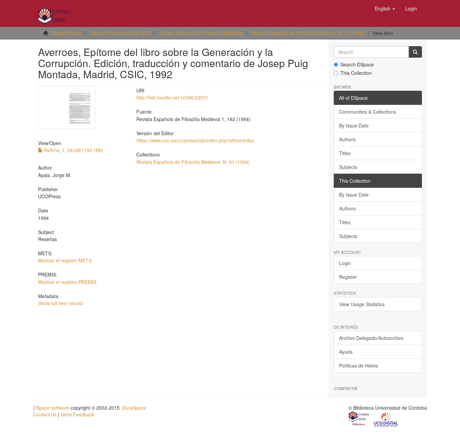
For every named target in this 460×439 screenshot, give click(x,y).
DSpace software (51, 407)
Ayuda (346, 351)
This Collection (356, 72)
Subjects (348, 167)
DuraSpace (134, 407)
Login (345, 263)
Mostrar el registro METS (65, 260)
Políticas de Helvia (358, 365)
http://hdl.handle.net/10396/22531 (172, 97)
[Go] (415, 52)
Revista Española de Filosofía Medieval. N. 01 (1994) (308, 33)
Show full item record (60, 303)
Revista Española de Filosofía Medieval (201, 33)
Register (348, 276)
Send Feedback (77, 414)
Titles (345, 153)
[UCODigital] (386, 419)
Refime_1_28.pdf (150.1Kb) (73, 150)
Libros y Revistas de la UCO (120, 33)
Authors (347, 139)
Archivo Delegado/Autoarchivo (371, 337)
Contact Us (45, 414)
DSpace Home (66, 33)
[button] (385, 8)
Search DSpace (357, 64)
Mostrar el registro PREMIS (67, 282)
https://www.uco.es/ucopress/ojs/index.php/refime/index (195, 140)
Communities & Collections (367, 111)
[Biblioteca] (359, 419)
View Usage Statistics (362, 304)
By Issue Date (354, 125)
